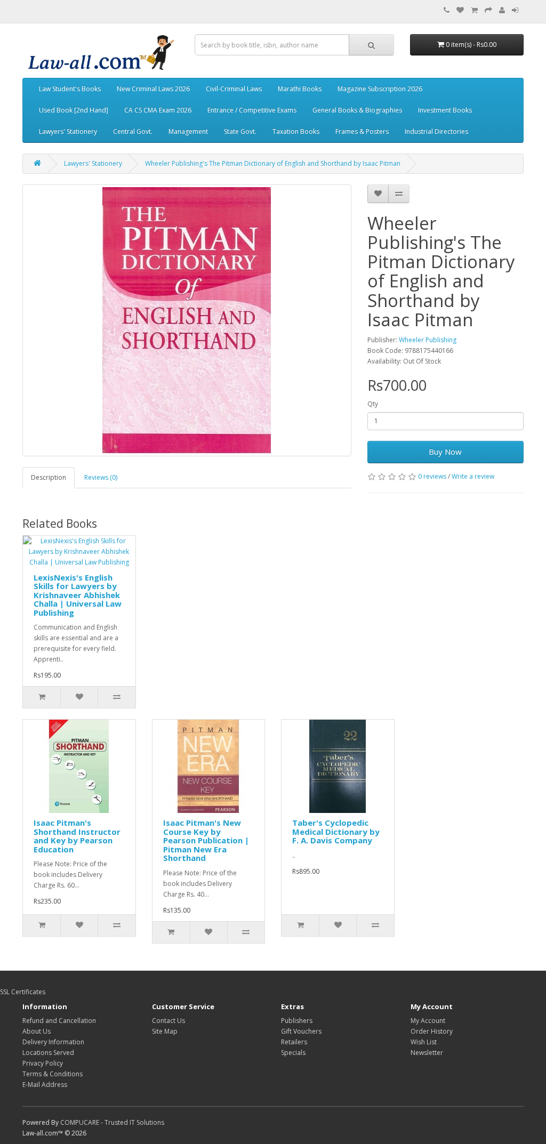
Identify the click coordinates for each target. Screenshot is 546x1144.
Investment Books (445, 110)
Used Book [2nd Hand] (73, 110)
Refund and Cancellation (59, 1020)
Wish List (424, 1041)
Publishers (296, 1020)
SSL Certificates (22, 991)
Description (48, 477)
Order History (432, 1031)
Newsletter (427, 1052)
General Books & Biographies (357, 110)
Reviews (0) (100, 477)
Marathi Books (300, 88)
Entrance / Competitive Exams (251, 110)
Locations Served (48, 1052)
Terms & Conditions (52, 1073)
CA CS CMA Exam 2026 (157, 110)
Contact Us (168, 1020)
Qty (372, 403)
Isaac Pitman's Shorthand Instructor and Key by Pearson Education (77, 836)
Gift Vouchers (301, 1031)
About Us (36, 1031)
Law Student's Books (70, 88)
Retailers (294, 1041)
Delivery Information (53, 1041)
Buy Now (445, 451)
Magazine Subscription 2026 (380, 88)
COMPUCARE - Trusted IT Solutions (112, 1122)
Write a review (473, 476)
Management (188, 131)
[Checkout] (488, 10)
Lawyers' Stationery (68, 131)
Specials (293, 1052)
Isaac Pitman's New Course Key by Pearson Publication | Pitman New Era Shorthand (206, 840)
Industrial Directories (436, 131)
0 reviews (432, 476)
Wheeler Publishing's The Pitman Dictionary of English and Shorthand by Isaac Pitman (272, 163)
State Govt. (240, 131)
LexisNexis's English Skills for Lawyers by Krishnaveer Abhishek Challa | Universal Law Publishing (78, 595)
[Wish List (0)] (460, 10)
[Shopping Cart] (474, 10)
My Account (428, 1020)
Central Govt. (132, 131)
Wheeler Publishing (427, 339)
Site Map (165, 1031)
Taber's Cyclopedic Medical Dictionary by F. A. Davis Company (336, 831)
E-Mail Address (44, 1084)
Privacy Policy (42, 1063)
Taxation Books (295, 131)
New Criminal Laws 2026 (153, 88)
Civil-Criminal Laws (234, 88)
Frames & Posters (362, 131)
